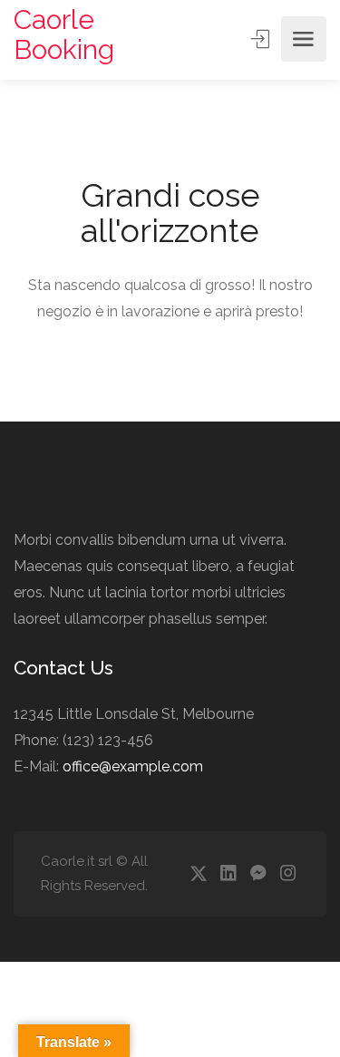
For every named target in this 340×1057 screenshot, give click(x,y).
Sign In (262, 38)
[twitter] (198, 874)
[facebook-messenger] (258, 874)
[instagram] (288, 874)
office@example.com (133, 766)
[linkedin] (228, 874)
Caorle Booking (64, 34)
